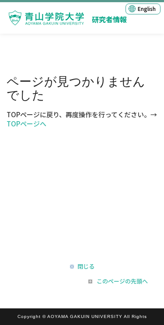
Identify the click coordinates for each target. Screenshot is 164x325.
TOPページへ (26, 123)
